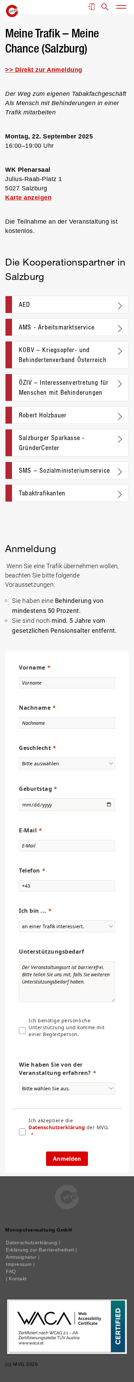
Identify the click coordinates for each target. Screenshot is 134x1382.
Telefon (29, 870)
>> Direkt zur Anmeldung (43, 69)
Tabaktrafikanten (42, 493)
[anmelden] (91, 7)
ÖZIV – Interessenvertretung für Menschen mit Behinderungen (64, 387)
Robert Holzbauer (43, 415)
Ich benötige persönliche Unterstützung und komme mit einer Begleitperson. (67, 1027)
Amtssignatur (22, 1257)
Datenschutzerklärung (57, 1127)
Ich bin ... (32, 910)
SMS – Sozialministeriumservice (64, 470)
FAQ (11, 1271)
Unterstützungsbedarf (51, 951)
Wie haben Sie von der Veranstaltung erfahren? (55, 1069)
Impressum (19, 1264)
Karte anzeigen (28, 197)
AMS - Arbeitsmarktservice (56, 327)
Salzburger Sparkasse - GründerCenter (52, 443)
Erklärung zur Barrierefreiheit (41, 1249)
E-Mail (28, 830)
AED (25, 304)
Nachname (35, 707)
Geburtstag (35, 789)
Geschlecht (35, 748)
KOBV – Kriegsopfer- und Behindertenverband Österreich (63, 355)
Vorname (32, 667)
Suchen (104, 7)
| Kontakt (16, 1278)
